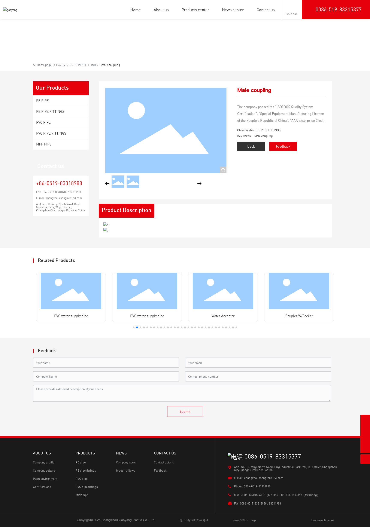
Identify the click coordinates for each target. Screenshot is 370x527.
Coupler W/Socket (299, 316)
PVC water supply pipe (71, 316)
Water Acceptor (223, 316)
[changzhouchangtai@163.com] (365, 429)
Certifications (42, 486)
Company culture (44, 470)
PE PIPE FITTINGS (86, 65)
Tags (253, 520)
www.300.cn (241, 520)
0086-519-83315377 (339, 9)
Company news (126, 462)
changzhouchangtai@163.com (64, 198)
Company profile (43, 462)
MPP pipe (82, 495)
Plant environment (45, 478)
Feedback (160, 470)
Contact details (164, 462)
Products (62, 65)
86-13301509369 (291, 495)
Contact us (50, 165)
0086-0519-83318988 (257, 486)
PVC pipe (82, 478)
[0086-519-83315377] (365, 439)
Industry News (125, 470)
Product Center (185, 34)
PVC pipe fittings (87, 486)
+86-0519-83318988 (59, 183)
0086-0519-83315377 (272, 456)
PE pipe (81, 462)
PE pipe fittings (86, 470)
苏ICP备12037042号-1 (194, 520)
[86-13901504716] (365, 419)
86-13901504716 (254, 495)
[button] (133, 327)
